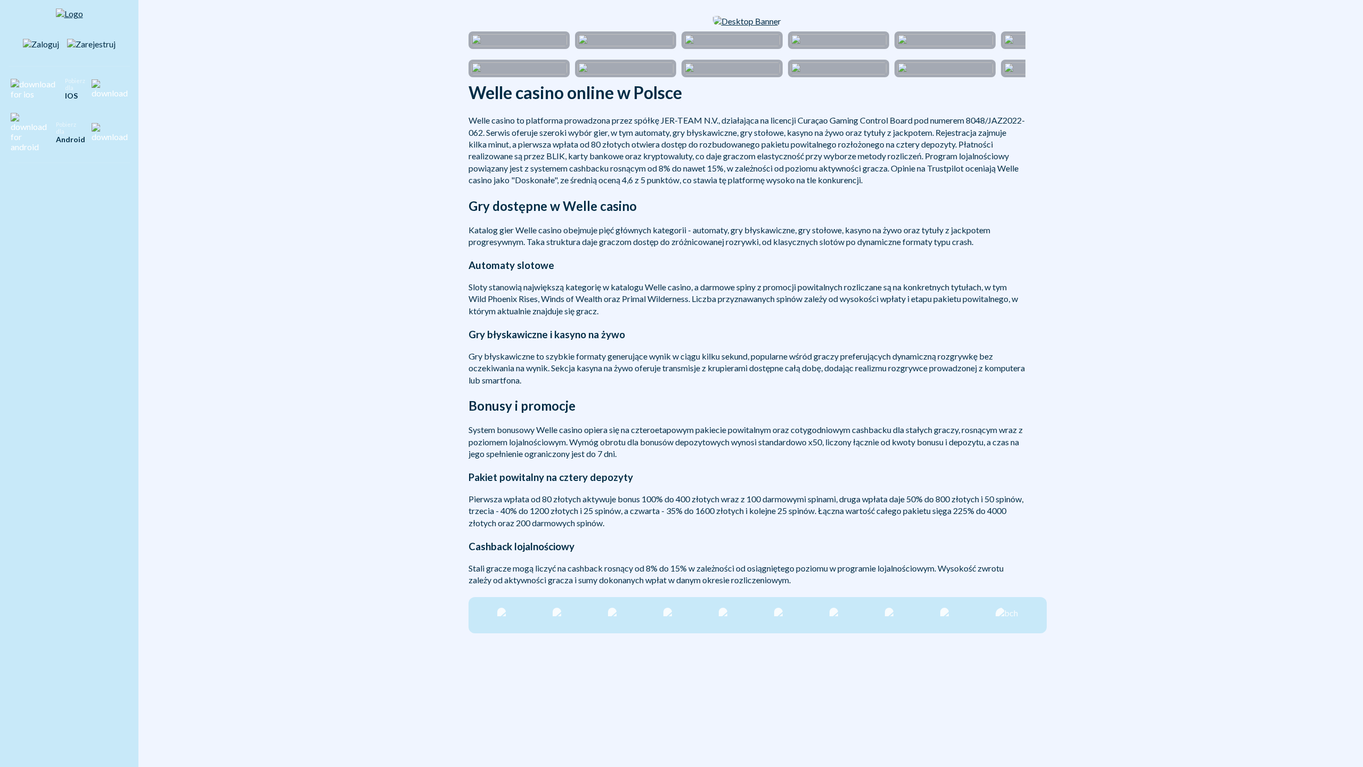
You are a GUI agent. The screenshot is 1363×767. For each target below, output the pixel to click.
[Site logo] (69, 19)
